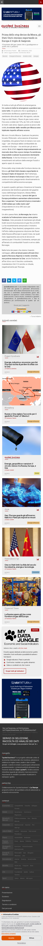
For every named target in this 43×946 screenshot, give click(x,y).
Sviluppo (34, 806)
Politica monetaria (20, 818)
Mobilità (5, 865)
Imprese (27, 825)
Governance (18, 812)
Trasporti (25, 865)
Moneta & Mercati (5, 819)
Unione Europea (27, 846)
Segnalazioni (6, 900)
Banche (34, 818)
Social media (32, 859)
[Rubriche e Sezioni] (2, 2)
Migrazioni (18, 815)
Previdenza (18, 834)
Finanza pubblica (5, 842)
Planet (4, 837)
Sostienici (5, 896)
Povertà (17, 808)
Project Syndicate (12, 356)
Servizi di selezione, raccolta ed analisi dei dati (21, 740)
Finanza (35, 841)
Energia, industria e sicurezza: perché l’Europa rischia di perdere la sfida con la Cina (21, 364)
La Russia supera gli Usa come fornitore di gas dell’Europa (18, 615)
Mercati (17, 821)
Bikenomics (18, 868)
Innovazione (6, 859)
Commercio (27, 812)
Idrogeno (30, 853)
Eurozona (18, 846)
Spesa (22, 841)
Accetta (11, 938)
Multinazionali (19, 825)
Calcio (17, 878)
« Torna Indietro (35, 316)
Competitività (19, 806)
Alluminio (18, 855)
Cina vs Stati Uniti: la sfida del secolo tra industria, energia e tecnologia (20, 566)
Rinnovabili (18, 853)
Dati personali (7, 908)
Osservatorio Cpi (12, 559)
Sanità (26, 872)
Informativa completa (9, 933)
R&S (16, 862)
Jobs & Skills (6, 831)
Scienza (23, 859)
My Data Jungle (23, 648)
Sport (4, 878)
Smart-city (18, 865)
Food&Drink (18, 872)
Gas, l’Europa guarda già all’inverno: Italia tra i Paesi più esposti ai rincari (20, 516)
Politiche (28, 841)
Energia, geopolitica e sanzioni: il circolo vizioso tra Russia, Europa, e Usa (20, 466)
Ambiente (27, 837)
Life (3, 872)
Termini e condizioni (9, 904)
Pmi (33, 825)
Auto (31, 865)
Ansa (7, 509)
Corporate (6, 825)
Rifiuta (31, 938)
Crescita (27, 806)
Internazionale (19, 849)
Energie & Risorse (33, 372)
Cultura (31, 872)
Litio (23, 855)
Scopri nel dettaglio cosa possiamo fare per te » (20, 744)
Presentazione (7, 893)
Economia (36, 572)
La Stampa (34, 787)
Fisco (16, 841)
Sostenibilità (18, 837)
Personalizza (21, 943)
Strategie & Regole (6, 847)
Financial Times (12, 608)
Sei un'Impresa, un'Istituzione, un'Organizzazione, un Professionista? (19, 729)
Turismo (17, 875)
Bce (29, 818)
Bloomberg (9, 408)
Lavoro (17, 831)
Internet (17, 859)
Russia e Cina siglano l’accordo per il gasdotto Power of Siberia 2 (20, 415)
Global (37, 473)
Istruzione (24, 831)
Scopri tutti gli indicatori (15, 671)
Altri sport (29, 878)
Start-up (17, 827)
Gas (24, 853)
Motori (22, 878)
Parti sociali (32, 831)
